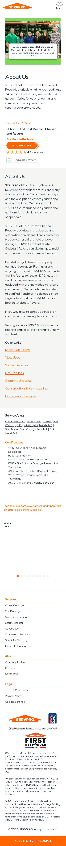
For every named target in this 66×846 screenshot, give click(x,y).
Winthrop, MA (13, 425)
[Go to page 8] (44, 576)
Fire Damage (13, 611)
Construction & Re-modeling (26, 388)
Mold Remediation (16, 617)
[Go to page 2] (22, 576)
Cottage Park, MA (36, 429)
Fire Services (14, 373)
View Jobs (12, 357)
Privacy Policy (13, 695)
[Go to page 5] (33, 576)
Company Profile (15, 662)
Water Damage (14, 605)
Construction (12, 628)
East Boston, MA (15, 421)
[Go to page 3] (26, 576)
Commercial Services (20, 396)
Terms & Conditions (16, 690)
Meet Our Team (17, 350)
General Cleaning (15, 646)
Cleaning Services (18, 381)
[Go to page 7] (40, 576)
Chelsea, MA (50, 421)
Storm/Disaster (14, 622)
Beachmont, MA (14, 429)
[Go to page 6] (37, 576)
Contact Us (11, 673)
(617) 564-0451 (21, 145)
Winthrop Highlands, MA (38, 425)
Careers (10, 668)
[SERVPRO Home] (17, 6)
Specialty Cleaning (16, 640)
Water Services (16, 365)
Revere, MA (34, 421)
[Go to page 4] (29, 576)
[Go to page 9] (48, 576)
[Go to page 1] (18, 576)
